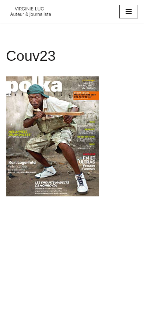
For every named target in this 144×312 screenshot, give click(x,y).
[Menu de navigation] (128, 11)
